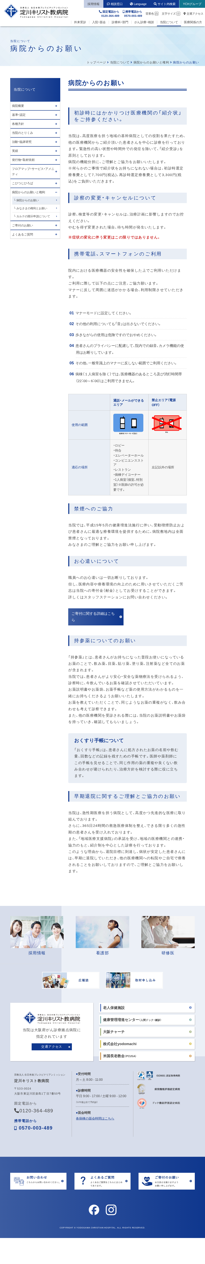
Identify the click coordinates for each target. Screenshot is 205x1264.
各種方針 (18, 123)
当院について (169, 22)
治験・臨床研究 (22, 141)
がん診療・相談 (144, 22)
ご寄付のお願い (22, 225)
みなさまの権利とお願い (31, 208)
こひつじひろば (22, 183)
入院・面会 (99, 22)
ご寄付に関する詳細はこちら (93, 617)
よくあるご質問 (22, 234)
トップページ (96, 62)
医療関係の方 (193, 22)
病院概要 (18, 105)
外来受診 (80, 22)
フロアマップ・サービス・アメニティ (33, 171)
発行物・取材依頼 (23, 159)
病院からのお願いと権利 (151, 62)
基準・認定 (19, 114)
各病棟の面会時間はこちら (95, 1118)
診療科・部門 (120, 22)
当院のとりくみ (22, 132)
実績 (15, 150)
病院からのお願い (27, 200)
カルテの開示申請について (33, 216)
